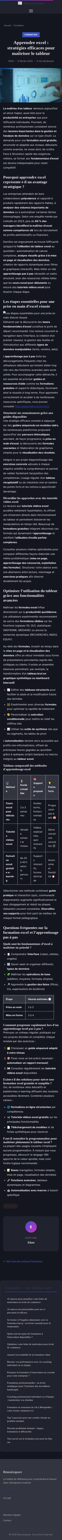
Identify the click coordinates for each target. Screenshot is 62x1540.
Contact (7, 1520)
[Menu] (31, 10)
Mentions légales (12, 1514)
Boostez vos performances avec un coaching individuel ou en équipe (29, 1363)
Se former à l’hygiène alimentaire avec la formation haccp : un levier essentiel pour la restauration (29, 1323)
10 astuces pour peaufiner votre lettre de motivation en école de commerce (27, 1300)
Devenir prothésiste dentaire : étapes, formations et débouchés (25, 1430)
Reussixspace (31, 3)
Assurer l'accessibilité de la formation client (28, 1354)
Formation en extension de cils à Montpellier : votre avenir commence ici (30, 1409)
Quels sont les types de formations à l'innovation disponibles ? (25, 1335)
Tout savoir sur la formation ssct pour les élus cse (29, 1440)
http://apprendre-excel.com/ (32, 406)
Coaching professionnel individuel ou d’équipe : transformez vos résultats (30, 1398)
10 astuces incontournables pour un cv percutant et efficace (26, 1311)
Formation (19, 25)
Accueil (7, 25)
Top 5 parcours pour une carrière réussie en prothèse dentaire (28, 1419)
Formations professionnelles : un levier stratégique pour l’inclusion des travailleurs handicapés (28, 1386)
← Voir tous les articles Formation (22, 1261)
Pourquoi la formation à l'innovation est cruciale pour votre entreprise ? (31, 1374)
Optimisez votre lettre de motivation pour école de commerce (30, 1346)
